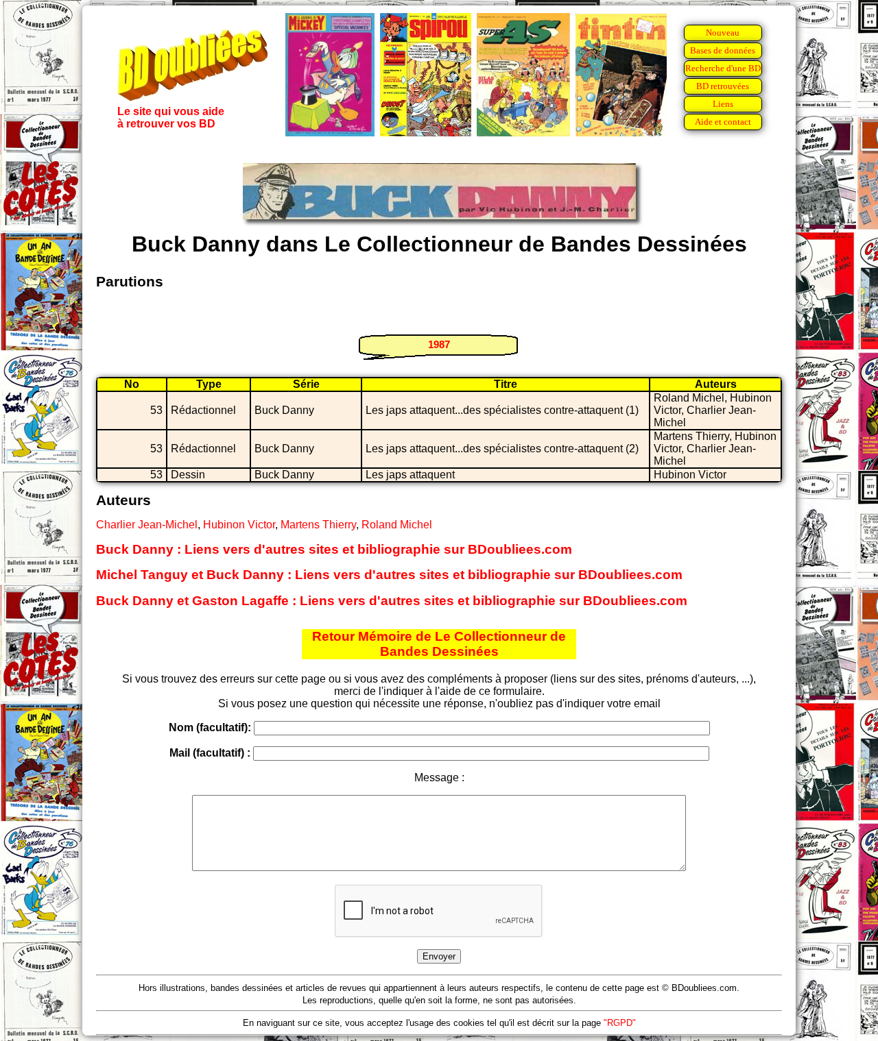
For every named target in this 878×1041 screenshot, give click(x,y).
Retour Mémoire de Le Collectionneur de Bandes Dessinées (439, 644)
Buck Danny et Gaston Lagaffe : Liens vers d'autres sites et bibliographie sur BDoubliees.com (391, 600)
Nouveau (722, 32)
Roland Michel (396, 524)
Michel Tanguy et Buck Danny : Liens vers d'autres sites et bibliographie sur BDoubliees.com (389, 574)
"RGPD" (620, 1023)
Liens (723, 104)
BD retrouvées (722, 86)
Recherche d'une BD (723, 68)
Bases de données (722, 50)
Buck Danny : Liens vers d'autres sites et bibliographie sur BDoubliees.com (334, 549)
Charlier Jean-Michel (147, 524)
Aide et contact (723, 122)
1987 (439, 344)
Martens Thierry (318, 524)
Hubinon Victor (239, 524)
